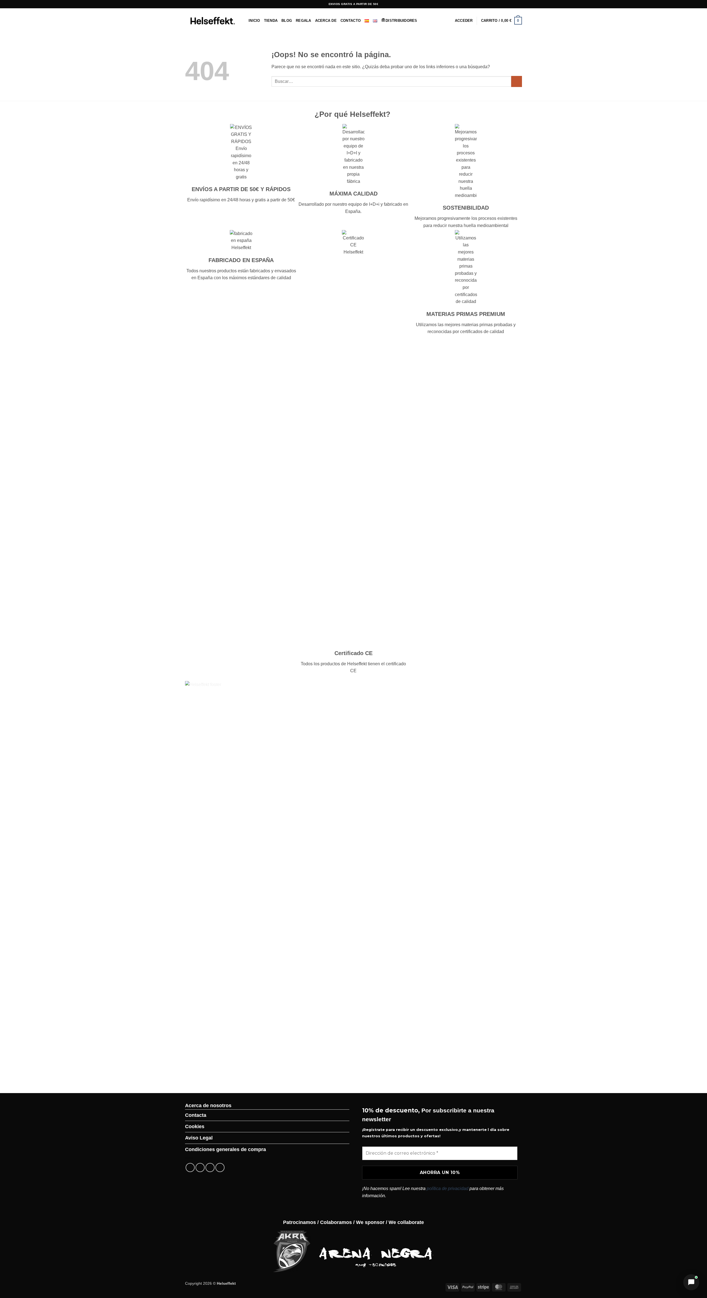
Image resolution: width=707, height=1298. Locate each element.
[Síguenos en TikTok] (503, 4)
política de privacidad (447, 1188)
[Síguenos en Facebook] (492, 4)
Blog (286, 21)
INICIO (254, 21)
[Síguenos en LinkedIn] (519, 4)
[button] (464, 20)
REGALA (303, 21)
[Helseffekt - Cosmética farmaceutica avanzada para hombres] (212, 20)
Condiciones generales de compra (225, 1149)
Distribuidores (401, 21)
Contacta (195, 1115)
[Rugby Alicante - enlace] (291, 1251)
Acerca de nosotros (208, 1105)
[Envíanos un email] (514, 4)
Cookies (194, 1126)
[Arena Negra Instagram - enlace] (376, 1251)
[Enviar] (516, 81)
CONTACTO (351, 21)
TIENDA (271, 21)
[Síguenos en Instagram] (498, 4)
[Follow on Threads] (508, 4)
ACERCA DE (326, 21)
